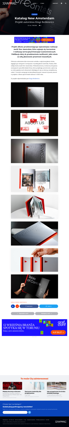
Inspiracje (34, 14)
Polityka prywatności (40, 419)
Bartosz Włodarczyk (7, 397)
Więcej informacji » (47, 423)
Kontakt (55, 3)
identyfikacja (23, 302)
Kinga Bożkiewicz (34, 78)
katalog (13, 302)
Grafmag (10, 421)
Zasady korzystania (31, 419)
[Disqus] (34, 356)
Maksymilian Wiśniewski (52, 396)
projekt (17, 302)
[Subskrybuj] (29, 412)
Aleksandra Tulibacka (29, 396)
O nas (42, 3)
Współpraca (5, 419)
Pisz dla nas (11, 419)
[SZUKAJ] (65, 3)
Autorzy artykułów (19, 419)
